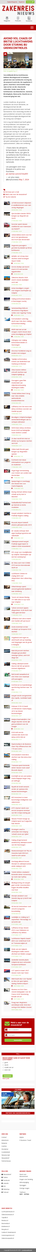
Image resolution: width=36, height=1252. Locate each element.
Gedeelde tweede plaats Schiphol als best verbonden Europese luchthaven (21, 962)
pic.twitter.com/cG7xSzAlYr (17, 174)
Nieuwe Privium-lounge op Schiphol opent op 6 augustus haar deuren (22, 821)
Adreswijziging (24, 1182)
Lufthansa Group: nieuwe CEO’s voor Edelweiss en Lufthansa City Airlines (20, 930)
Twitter (5, 1177)
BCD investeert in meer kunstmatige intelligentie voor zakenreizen (22, 799)
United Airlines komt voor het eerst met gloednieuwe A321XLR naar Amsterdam (22, 237)
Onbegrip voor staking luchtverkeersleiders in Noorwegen (19, 342)
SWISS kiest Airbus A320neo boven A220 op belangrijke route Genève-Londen (21, 430)
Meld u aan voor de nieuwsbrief (16, 194)
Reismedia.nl (6, 1223)
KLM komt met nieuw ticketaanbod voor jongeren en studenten (21, 462)
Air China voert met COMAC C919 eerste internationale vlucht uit (21, 565)
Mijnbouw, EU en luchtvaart (13, 1106)
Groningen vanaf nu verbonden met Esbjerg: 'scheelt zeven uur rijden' (20, 831)
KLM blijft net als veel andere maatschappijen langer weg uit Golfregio (22, 778)
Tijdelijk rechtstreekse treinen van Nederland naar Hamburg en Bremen (21, 361)
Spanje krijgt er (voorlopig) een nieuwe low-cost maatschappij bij (21, 483)
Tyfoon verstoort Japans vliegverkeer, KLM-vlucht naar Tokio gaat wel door (22, 610)
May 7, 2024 (24, 179)
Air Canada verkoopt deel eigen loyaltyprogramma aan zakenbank (21, 533)
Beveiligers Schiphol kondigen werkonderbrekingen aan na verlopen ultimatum (22, 419)
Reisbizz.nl (5, 1220)
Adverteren (5, 1140)
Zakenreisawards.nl (8, 1238)
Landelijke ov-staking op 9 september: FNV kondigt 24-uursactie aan (21, 919)
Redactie (4, 1143)
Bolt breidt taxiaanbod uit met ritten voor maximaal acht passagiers (20, 676)
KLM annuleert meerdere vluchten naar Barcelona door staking (22, 757)
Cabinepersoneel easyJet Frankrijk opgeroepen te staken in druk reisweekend (21, 543)
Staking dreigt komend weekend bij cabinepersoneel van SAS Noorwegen (22, 842)
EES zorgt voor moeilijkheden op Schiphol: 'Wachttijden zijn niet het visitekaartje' (22, 554)
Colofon (4, 1146)
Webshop (6, 1189)
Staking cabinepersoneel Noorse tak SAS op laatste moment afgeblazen (21, 666)
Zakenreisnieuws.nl (8, 1214)
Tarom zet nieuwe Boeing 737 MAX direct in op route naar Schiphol (21, 599)
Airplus (22, 1137)
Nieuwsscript (6, 1155)
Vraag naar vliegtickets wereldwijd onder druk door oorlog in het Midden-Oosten (22, 1004)
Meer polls (5, 1078)
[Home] (18, 10)
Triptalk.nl (5, 1217)
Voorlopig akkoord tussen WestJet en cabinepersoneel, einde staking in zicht (21, 863)
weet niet (7, 1070)
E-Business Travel (25, 1140)
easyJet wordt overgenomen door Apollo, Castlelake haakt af (21, 698)
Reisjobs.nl (5, 1229)
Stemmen (7, 1076)
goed (6, 1062)
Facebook (6, 1180)
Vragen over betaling (26, 1179)
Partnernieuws (6, 1161)
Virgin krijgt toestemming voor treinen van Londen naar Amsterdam (22, 473)
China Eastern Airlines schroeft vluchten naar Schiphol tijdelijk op (19, 372)
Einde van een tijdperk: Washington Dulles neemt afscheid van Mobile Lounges (21, 951)
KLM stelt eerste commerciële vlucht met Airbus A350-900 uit (20, 734)
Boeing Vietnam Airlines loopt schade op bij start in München (22, 494)
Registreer (22, 2)
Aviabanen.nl (6, 1226)
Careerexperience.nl (8, 1235)
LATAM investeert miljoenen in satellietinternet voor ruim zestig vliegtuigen (21, 205)
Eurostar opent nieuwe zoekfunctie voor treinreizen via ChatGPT (21, 226)
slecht (6, 1065)
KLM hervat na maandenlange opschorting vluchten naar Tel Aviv (22, 687)
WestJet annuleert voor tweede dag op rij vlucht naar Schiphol (22, 898)
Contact (4, 1137)
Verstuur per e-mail (12, 192)
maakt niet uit (8, 1067)
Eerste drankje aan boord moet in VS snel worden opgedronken (20, 269)
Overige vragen (24, 1188)
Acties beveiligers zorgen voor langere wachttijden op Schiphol (21, 290)
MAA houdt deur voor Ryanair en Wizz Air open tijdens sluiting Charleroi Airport (22, 981)
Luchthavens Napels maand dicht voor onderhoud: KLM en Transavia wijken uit (21, 940)
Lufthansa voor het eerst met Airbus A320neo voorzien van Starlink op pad (22, 408)
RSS (4, 1186)
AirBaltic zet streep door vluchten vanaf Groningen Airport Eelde (20, 258)
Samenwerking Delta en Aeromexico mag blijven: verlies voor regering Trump (21, 310)
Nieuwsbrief (5, 1158)
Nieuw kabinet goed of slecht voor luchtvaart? (16, 1059)
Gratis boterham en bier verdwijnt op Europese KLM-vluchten (21, 629)
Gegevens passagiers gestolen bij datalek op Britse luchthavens (22, 247)
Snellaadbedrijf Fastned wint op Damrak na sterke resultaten (21, 505)
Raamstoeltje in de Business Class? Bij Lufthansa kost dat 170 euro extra (21, 746)
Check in (29, 2)
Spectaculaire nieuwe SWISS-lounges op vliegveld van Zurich (21, 215)
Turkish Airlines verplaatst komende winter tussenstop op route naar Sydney (21, 874)
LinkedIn (6, 1183)
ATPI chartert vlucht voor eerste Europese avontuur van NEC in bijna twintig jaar (21, 810)
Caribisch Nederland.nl (9, 1232)
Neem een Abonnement (24, 1175)
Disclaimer (5, 1149)
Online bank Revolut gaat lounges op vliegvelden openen (20, 451)
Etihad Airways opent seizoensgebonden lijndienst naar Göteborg (21, 588)
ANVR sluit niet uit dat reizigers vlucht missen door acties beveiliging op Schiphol (21, 331)
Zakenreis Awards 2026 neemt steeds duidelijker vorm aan (20, 279)
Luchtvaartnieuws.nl (8, 1211)
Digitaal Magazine (12, 2)
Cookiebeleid (6, 1152)
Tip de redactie (11, 197)
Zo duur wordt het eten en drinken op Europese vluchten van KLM (22, 440)
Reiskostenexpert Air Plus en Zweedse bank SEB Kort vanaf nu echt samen (22, 853)
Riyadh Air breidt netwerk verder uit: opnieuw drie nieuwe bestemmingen (20, 789)
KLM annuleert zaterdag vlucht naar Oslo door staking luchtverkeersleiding (22, 321)
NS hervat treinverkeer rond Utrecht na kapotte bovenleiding (21, 908)
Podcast (5, 1192)
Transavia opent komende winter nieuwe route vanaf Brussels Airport (21, 767)
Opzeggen (23, 1185)
